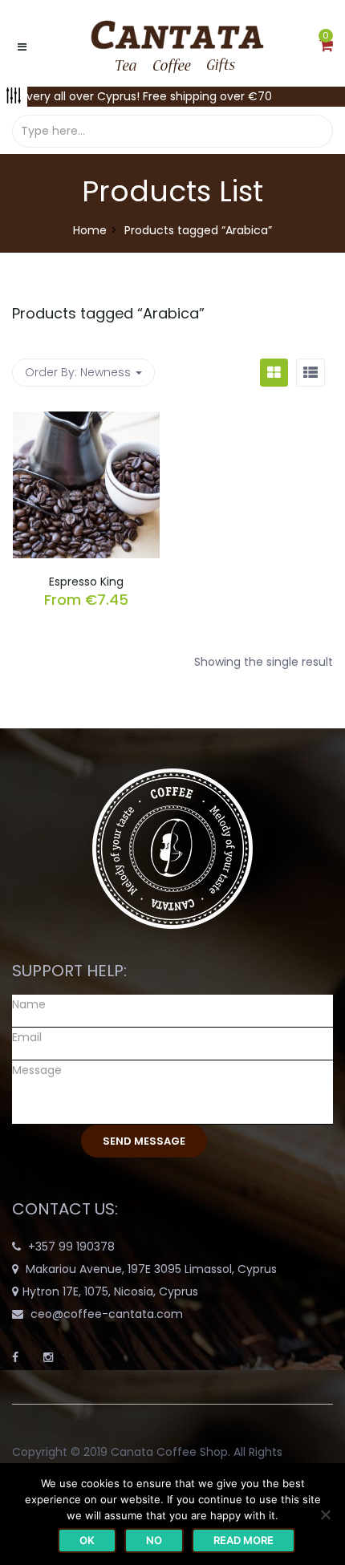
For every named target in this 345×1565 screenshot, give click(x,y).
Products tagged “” (108, 313)
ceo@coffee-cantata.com (106, 1314)
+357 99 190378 (71, 1247)
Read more (243, 1540)
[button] (326, 47)
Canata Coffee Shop (169, 1452)
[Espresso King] (86, 421)
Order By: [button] (78, 372)
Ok (87, 1540)
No (154, 1540)
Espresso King (86, 582)
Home (90, 230)
